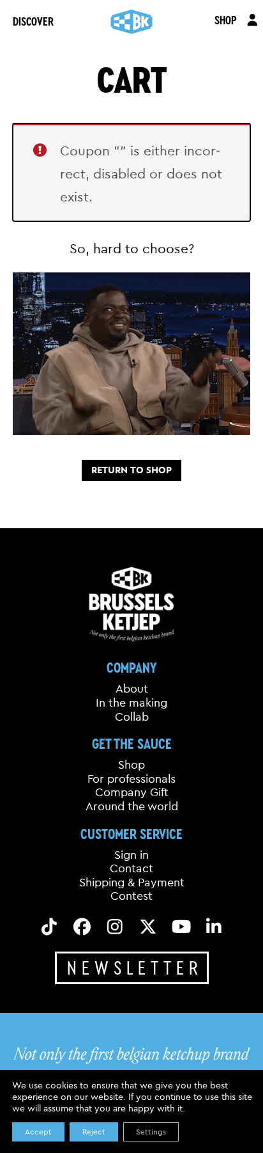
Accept (38, 1131)
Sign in (131, 855)
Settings (151, 1131)
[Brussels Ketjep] (132, 22)
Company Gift (132, 792)
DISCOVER (33, 21)
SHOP (225, 19)
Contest (131, 896)
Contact (131, 868)
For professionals (131, 779)
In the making (131, 703)
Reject (93, 1131)
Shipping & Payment (131, 882)
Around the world (132, 806)
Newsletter (135, 967)
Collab (132, 717)
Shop (131, 765)
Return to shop (131, 470)
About (132, 689)
